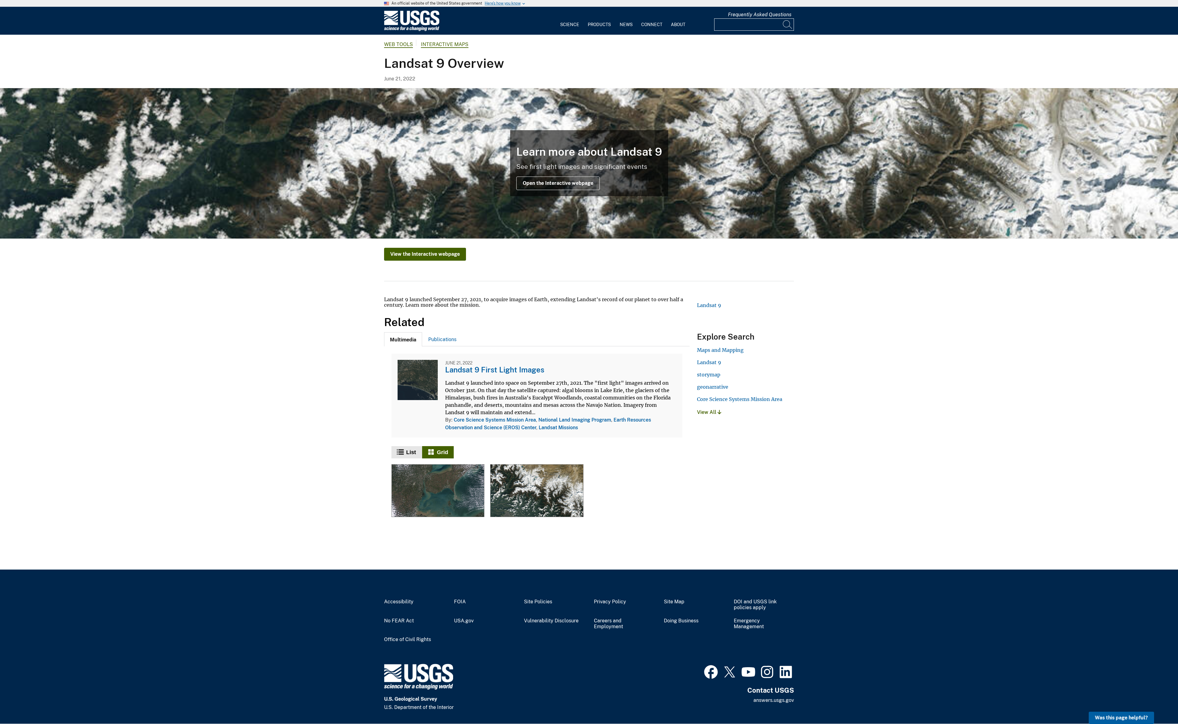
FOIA (460, 602)
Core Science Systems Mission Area (495, 420)
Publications (442, 339)
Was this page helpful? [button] (1121, 718)
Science (569, 24)
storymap (708, 375)
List (411, 452)
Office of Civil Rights (407, 639)
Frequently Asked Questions (759, 15)
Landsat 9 (709, 305)
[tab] (403, 339)
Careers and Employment (608, 623)
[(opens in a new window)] (711, 671)
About (678, 24)
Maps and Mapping (720, 350)
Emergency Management (749, 623)
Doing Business (681, 621)
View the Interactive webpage (425, 254)
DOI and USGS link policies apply (755, 604)
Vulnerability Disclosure (551, 621)
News (626, 24)
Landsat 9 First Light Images (494, 369)
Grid (442, 452)
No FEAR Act (399, 621)
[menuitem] (569, 20)
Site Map (674, 602)
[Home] (411, 30)
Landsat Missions (558, 427)
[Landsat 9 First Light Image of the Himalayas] (536, 491)
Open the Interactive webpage (558, 183)
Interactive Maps (444, 44)
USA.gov (464, 621)
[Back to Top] (1156, 702)
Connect (651, 24)
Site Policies (538, 602)
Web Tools (398, 44)
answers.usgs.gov (773, 700)
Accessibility (399, 602)
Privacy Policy (610, 602)
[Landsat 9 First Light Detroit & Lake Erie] (437, 491)
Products (599, 24)
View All (707, 412)
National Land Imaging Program (574, 420)
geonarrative (712, 387)
